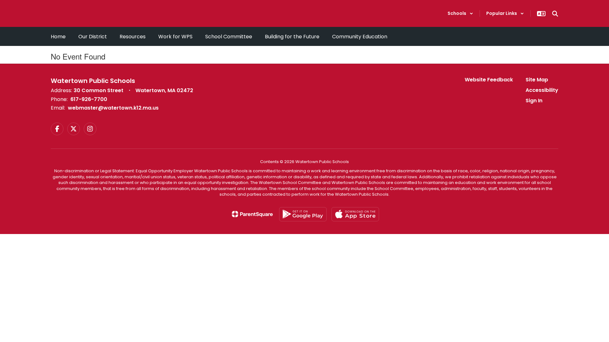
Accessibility (542, 90)
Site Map (537, 79)
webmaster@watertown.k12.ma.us (113, 107)
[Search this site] (555, 13)
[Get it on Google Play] (303, 214)
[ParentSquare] (252, 214)
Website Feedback (489, 79)
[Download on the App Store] (355, 214)
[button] (460, 13)
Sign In (534, 100)
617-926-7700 (88, 99)
